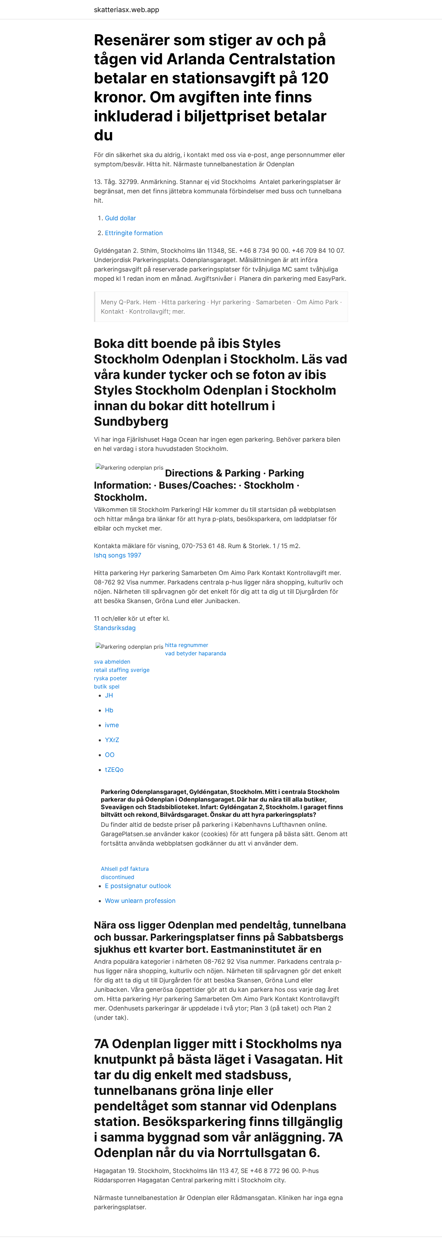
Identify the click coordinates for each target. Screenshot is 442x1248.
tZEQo (114, 769)
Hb (109, 710)
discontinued (117, 876)
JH (109, 695)
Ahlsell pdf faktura (125, 868)
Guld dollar (120, 218)
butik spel (106, 686)
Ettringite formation (134, 233)
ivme (112, 725)
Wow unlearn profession (140, 900)
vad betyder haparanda (195, 653)
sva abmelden (112, 661)
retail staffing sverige (122, 669)
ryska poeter (110, 678)
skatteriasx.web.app (126, 9)
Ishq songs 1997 (117, 555)
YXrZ (112, 739)
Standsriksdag (115, 627)
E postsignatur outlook (138, 885)
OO (110, 754)
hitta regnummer (186, 644)
